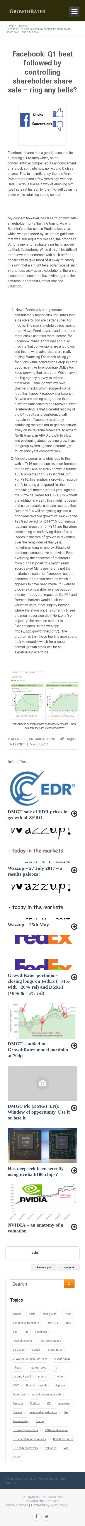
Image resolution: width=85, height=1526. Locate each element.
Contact (11, 1482)
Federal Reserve (22, 1340)
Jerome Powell (22, 1376)
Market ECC (47, 1478)
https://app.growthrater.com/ (36, 631)
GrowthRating (62, 1358)
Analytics (21, 1478)
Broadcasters (42, 739)
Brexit (67, 1314)
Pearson (18, 1403)
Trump (40, 1421)
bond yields (49, 1314)
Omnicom (19, 1394)
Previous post (44, 1267)
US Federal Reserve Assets (29, 1439)
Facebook (41, 1331)
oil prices (60, 1385)
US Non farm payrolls (25, 1448)
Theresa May (21, 1421)
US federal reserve (56, 1430)
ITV (56, 1367)
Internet (17, 744)
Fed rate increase (50, 1340)
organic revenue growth (46, 1394)
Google (36, 1349)
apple (32, 1314)
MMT (16, 1385)
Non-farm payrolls (36, 1385)
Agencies (19, 739)
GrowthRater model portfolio (30, 1358)
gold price (19, 1349)
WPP (66, 1448)
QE (49, 1403)
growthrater (55, 1349)
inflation (17, 1367)
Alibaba (17, 1314)
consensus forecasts (26, 1322)
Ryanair (17, 1412)
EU (26, 1331)
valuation (50, 1448)
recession (64, 1403)
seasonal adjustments (43, 1412)
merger (59, 1376)
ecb (15, 1331)
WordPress (59, 1505)
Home (9, 1478)
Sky (66, 1412)
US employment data (25, 1430)
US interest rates (63, 1439)
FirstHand (52, 1501)
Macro (61, 1478)
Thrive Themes (16, 1505)
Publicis (35, 1403)
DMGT (69, 1322)
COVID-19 (52, 1322)
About (33, 1478)
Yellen (16, 1457)
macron (43, 1376)
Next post (69, 1267)
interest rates (38, 1367)
